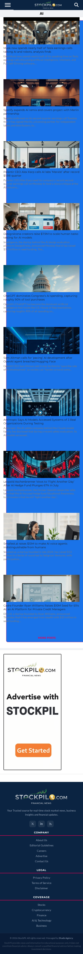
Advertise (41, 856)
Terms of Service (41, 883)
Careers (41, 850)
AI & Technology (41, 920)
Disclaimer (41, 888)
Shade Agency (66, 938)
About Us (41, 840)
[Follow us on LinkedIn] (41, 824)
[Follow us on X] (32, 824)
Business (41, 925)
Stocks (41, 904)
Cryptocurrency (41, 910)
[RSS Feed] (50, 824)
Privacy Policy (41, 877)
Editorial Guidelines (41, 845)
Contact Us (41, 861)
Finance (41, 915)
